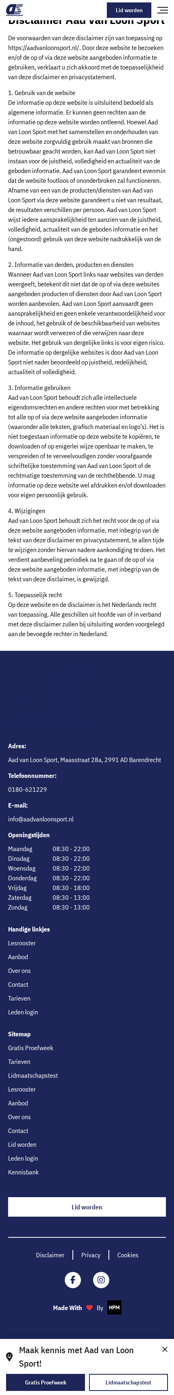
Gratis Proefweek (30, 1048)
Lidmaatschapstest (33, 1075)
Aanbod (18, 957)
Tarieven (19, 998)
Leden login (23, 1012)
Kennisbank (23, 1172)
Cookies (127, 1255)
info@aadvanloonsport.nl (41, 819)
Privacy (90, 1255)
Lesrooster (22, 943)
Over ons (19, 970)
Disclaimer (50, 1255)
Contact (18, 984)
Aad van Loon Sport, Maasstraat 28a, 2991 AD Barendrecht (84, 760)
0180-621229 (27, 789)
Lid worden (129, 10)
